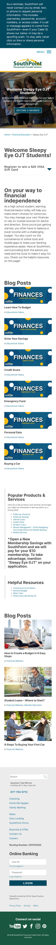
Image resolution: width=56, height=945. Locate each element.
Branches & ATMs (18, 829)
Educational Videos (15, 312)
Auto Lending (16, 818)
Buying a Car (12, 463)
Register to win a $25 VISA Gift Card (24, 168)
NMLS (35, 906)
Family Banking (17, 807)
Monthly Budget (20, 591)
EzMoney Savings (21, 517)
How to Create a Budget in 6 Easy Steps (25, 655)
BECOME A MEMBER (28, 110)
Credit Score (12, 369)
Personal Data (13, 432)
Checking (14, 798)
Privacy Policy (15, 906)
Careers (13, 838)
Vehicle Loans (19, 519)
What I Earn (18, 593)
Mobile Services (20, 532)
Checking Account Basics (24, 588)
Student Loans (19, 525)
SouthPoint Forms (19, 822)
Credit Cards (18, 522)
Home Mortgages (18, 803)
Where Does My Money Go (25, 596)
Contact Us (15, 833)
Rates (12, 814)
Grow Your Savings (16, 338)
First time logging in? (16, 866)
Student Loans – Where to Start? (24, 700)
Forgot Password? (15, 876)
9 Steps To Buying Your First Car (24, 744)
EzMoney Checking (21, 514)
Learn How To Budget (17, 307)
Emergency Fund (14, 401)
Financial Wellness (14, 661)
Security (27, 906)
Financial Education (21, 134)
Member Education (33, 705)
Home (7, 134)
